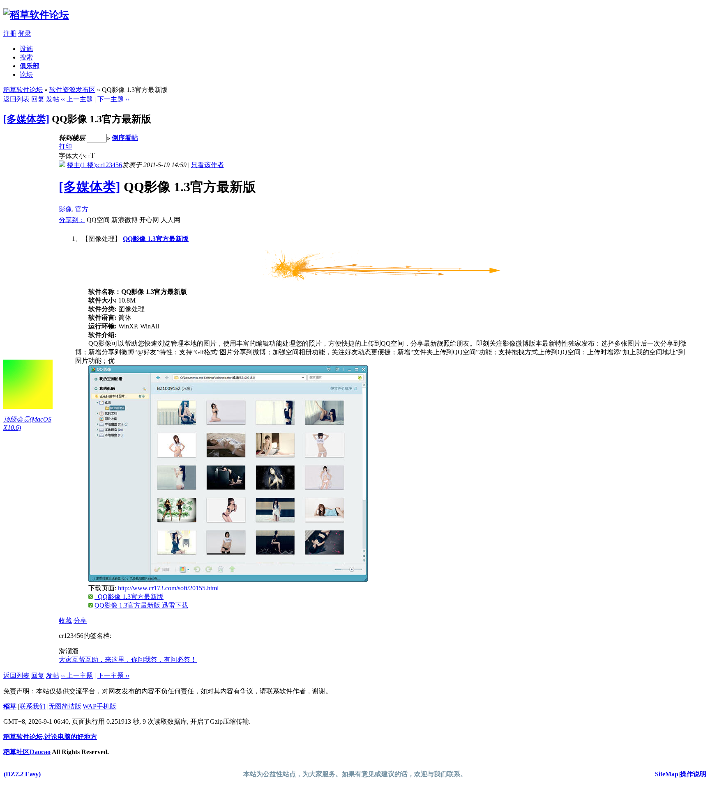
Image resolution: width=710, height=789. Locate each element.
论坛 (26, 74)
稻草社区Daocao (27, 751)
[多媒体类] (26, 119)
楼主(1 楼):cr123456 (94, 164)
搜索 (26, 57)
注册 (9, 33)
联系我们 (32, 706)
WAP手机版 (99, 706)
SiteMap (666, 774)
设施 (26, 48)
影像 (65, 209)
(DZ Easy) (22, 774)
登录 (24, 33)
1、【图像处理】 (373, 422)
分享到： (72, 219)
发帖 (52, 99)
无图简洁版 (64, 706)
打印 (65, 146)
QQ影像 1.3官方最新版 (156, 238)
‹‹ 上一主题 (77, 99)
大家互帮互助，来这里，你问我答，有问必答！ (128, 659)
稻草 (9, 706)
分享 (80, 620)
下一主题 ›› (113, 99)
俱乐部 (29, 65)
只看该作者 (207, 164)
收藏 (65, 620)
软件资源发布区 (72, 89)
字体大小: (73, 155)
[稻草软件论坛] (36, 14)
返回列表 (16, 99)
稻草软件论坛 (23, 89)
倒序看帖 (125, 137)
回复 (37, 99)
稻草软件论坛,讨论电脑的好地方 (50, 736)
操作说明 (693, 774)
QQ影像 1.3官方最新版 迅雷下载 (141, 605)
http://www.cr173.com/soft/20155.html (168, 588)
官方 (81, 209)
